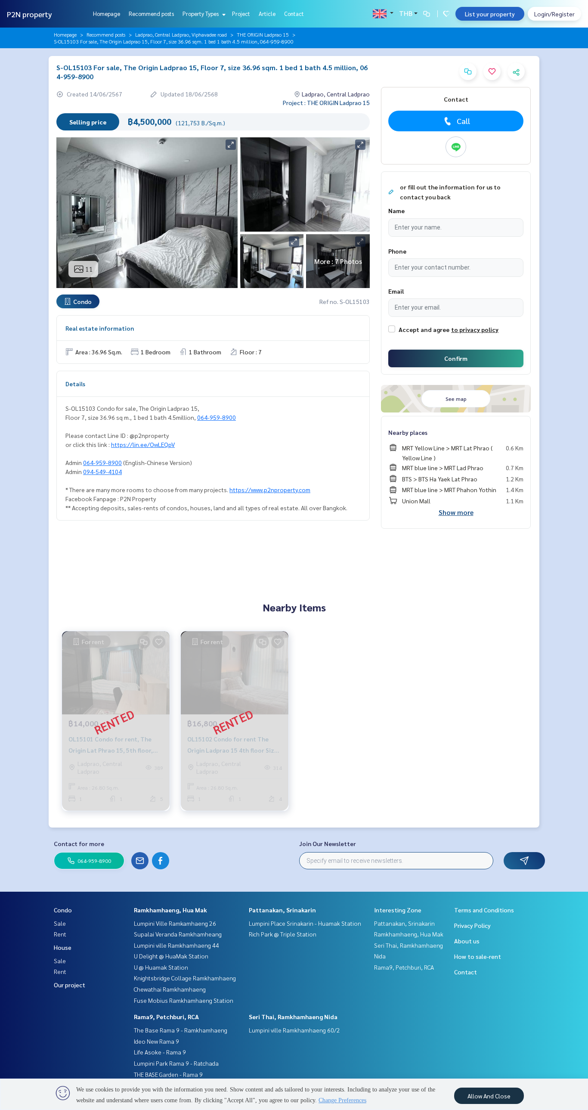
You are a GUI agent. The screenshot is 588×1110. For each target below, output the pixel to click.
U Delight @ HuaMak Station (171, 956)
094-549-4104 (102, 471)
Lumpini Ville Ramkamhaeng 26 (175, 923)
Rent (60, 934)
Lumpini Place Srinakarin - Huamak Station (305, 923)
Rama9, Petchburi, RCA (166, 1016)
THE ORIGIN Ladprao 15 (263, 34)
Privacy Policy (472, 925)
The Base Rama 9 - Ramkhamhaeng (180, 1030)
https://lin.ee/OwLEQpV (143, 444)
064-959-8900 (216, 417)
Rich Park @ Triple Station (282, 934)
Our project (69, 985)
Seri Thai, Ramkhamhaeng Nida (293, 1016)
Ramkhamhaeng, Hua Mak (170, 910)
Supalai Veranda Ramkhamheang (178, 934)
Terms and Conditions (484, 910)
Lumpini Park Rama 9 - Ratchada (176, 1063)
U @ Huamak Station (161, 967)
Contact (294, 13)
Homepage (106, 13)
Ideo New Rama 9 (156, 1041)
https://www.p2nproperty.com (269, 489)
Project (241, 13)
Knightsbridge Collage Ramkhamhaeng (185, 978)
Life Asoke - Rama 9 (160, 1052)
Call (463, 121)
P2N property (29, 14)
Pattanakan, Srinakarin (282, 910)
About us (467, 941)
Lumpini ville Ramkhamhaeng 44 (176, 945)
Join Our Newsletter (327, 843)
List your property (490, 14)
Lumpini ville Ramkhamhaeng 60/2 (294, 1030)
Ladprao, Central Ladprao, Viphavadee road (181, 34)
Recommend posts (151, 13)
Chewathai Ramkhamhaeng (170, 989)
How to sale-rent (477, 956)
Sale (60, 923)
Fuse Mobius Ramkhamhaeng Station (183, 1000)
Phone (397, 251)
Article (267, 13)
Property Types (201, 13)
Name (396, 210)
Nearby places (407, 432)
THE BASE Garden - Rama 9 (168, 1074)
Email (396, 291)
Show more (456, 512)
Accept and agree (424, 329)
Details (75, 384)
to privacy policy (474, 329)
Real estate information (99, 328)
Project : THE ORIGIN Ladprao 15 (326, 102)
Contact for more (79, 843)
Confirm (455, 358)
